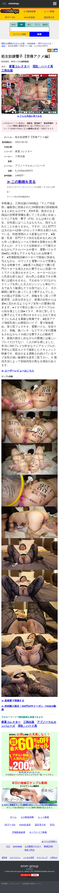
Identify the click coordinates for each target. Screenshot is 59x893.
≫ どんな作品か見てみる (29, 116)
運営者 (4, 858)
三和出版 (7, 70)
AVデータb (10, 17)
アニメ (37, 25)
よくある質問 (28, 858)
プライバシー (15, 884)
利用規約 (4, 884)
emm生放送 (29, 17)
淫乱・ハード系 (43, 66)
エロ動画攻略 (29, 11)
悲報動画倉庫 (18, 832)
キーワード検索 (19, 34)
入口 (4, 3)
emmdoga (17, 846)
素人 (29, 25)
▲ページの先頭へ (49, 841)
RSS (52, 825)
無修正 (45, 25)
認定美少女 (49, 17)
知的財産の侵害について (32, 884)
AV (21, 25)
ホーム (13, 817)
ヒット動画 (49, 11)
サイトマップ (42, 858)
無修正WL (48, 846)
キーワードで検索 (38, 832)
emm (14, 25)
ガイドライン (15, 858)
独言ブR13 (29, 850)
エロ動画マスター (33, 846)
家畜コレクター (19, 66)
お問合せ (53, 858)
